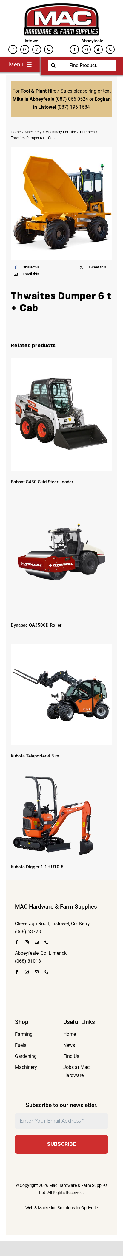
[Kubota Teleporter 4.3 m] (61, 694)
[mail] (37, 942)
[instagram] (24, 49)
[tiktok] (36, 49)
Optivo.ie (89, 1207)
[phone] (48, 49)
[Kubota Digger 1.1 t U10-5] (61, 815)
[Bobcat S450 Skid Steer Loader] (61, 414)
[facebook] (12, 49)
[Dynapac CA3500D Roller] (61, 557)
